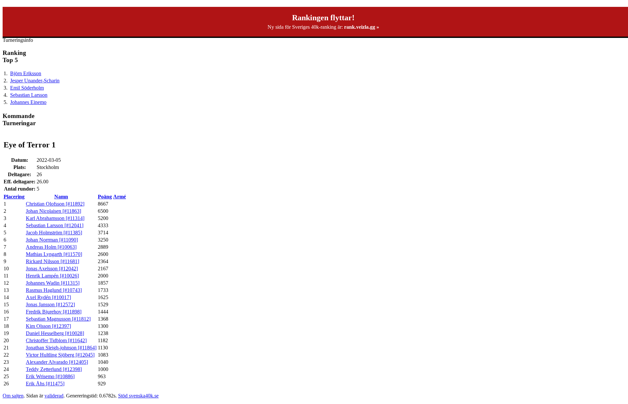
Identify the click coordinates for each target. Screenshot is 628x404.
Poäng (105, 196)
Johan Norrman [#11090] (52, 240)
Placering (14, 196)
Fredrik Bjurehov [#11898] (53, 311)
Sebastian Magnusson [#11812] (58, 319)
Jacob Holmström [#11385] (54, 232)
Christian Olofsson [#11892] (55, 204)
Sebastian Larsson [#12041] (54, 225)
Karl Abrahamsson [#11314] (55, 218)
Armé (119, 196)
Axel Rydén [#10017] (48, 297)
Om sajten (13, 395)
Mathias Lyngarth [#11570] (54, 254)
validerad (53, 395)
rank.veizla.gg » (361, 27)
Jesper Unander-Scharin (35, 80)
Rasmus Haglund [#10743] (54, 290)
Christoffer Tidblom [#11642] (56, 340)
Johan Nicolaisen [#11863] (53, 211)
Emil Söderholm (27, 88)
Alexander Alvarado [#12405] (57, 362)
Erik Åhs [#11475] (45, 383)
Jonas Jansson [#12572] (50, 304)
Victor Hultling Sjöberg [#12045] (60, 355)
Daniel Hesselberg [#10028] (55, 333)
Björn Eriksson (25, 73)
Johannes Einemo (28, 102)
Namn (61, 196)
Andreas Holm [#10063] (51, 247)
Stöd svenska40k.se (138, 395)
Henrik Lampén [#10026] (52, 275)
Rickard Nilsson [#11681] (52, 261)
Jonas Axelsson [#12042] (52, 268)
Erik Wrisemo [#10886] (50, 376)
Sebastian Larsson (28, 95)
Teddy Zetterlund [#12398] (54, 369)
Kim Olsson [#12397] (48, 326)
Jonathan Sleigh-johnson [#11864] (61, 347)
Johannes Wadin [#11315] (52, 283)
